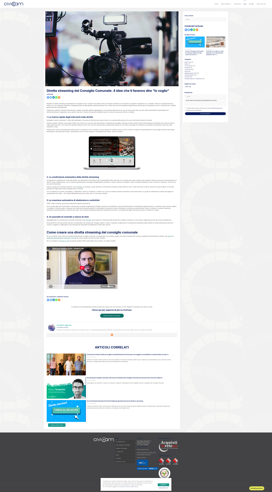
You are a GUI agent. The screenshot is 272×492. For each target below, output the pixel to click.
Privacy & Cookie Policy (142, 449)
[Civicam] (13, 3)
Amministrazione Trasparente (193, 78)
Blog (117, 455)
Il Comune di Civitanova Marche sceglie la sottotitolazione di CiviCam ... (195, 52)
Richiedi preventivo (257, 488)
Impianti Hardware (121, 448)
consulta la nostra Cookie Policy (128, 486)
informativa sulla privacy (216, 108)
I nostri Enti (188, 69)
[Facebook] (48, 97)
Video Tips (188, 62)
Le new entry (189, 66)
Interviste (187, 67)
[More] (59, 97)
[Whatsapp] (56, 97)
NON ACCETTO (163, 488)
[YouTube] (188, 86)
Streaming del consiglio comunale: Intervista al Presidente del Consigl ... (214, 52)
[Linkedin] (53, 97)
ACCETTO (163, 484)
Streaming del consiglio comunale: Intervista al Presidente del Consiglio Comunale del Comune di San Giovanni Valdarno (124, 377)
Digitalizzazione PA (190, 73)
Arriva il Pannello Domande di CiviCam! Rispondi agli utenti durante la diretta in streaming (115, 401)
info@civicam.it (142, 446)
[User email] (112, 335)
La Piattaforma (120, 441)
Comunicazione (189, 75)
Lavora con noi (120, 461)
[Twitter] (51, 97)
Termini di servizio (141, 457)
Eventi (186, 71)
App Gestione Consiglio (123, 445)
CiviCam (79, 187)
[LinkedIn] (190, 86)
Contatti (118, 458)
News (186, 64)
